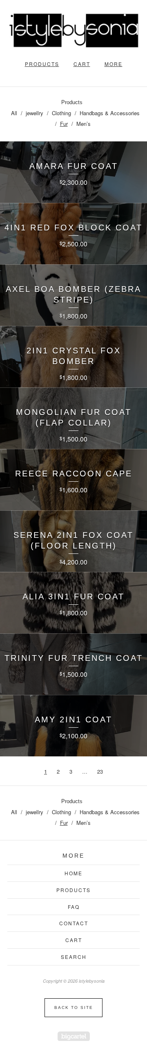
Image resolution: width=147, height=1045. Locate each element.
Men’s (83, 123)
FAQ (74, 906)
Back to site (73, 1007)
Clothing (61, 113)
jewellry (34, 113)
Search (74, 956)
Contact (73, 923)
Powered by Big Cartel (74, 1036)
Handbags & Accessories (110, 113)
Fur (64, 123)
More (113, 63)
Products (42, 63)
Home (73, 873)
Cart (82, 63)
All (14, 113)
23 (100, 771)
